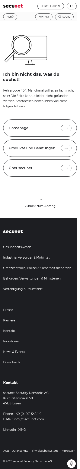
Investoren (11, 341)
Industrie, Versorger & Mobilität (26, 257)
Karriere (9, 320)
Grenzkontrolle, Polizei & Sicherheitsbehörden (37, 268)
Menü (10, 16)
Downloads (11, 362)
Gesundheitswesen (17, 247)
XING (22, 430)
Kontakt (44, 16)
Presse (8, 310)
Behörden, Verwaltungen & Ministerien (32, 278)
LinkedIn (9, 430)
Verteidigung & (14, 289)
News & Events (14, 352)
